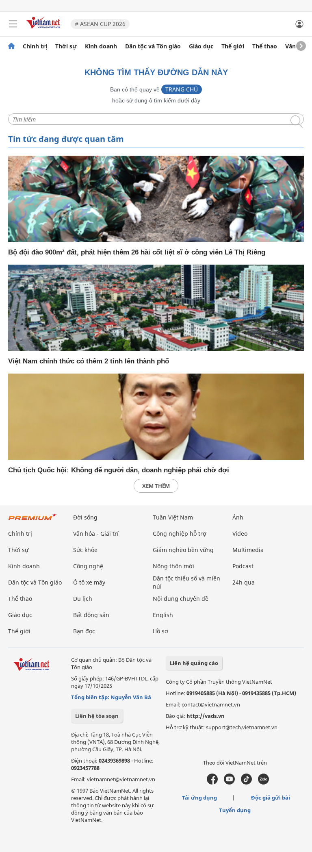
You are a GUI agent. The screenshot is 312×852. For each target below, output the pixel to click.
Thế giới (232, 46)
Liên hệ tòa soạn (97, 715)
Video (239, 533)
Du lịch (82, 598)
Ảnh (237, 517)
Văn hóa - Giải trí (96, 533)
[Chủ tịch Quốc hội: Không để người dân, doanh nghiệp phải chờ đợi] (156, 417)
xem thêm (156, 485)
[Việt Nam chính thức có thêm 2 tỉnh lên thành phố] (156, 308)
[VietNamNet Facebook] (212, 782)
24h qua (243, 582)
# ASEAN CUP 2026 (100, 24)
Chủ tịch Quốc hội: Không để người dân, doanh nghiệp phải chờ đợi (118, 470)
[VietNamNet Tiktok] (246, 782)
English (163, 615)
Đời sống (85, 517)
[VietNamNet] (11, 46)
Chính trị (35, 46)
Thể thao (264, 46)
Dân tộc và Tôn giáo (153, 46)
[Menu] (13, 24)
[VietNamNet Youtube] (229, 782)
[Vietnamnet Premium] (32, 521)
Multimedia (248, 550)
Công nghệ (88, 566)
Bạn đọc (84, 631)
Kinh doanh (101, 46)
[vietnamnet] (44, 29)
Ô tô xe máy (89, 582)
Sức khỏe (85, 550)
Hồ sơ (160, 631)
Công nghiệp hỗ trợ (179, 533)
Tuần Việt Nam (173, 517)
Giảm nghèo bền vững (183, 550)
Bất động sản (91, 615)
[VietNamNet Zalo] (263, 782)
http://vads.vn (205, 715)
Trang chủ (181, 89)
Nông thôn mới (173, 566)
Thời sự (66, 46)
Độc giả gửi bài (270, 797)
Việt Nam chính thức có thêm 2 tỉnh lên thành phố (88, 361)
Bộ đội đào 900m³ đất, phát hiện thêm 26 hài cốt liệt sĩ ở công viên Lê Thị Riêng (136, 252)
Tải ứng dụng (199, 797)
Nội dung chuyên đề (180, 598)
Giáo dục (201, 46)
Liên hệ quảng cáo (194, 663)
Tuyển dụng (235, 810)
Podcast (243, 566)
